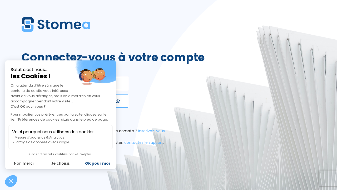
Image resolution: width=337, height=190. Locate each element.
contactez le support (143, 142)
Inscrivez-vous (151, 131)
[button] (118, 101)
